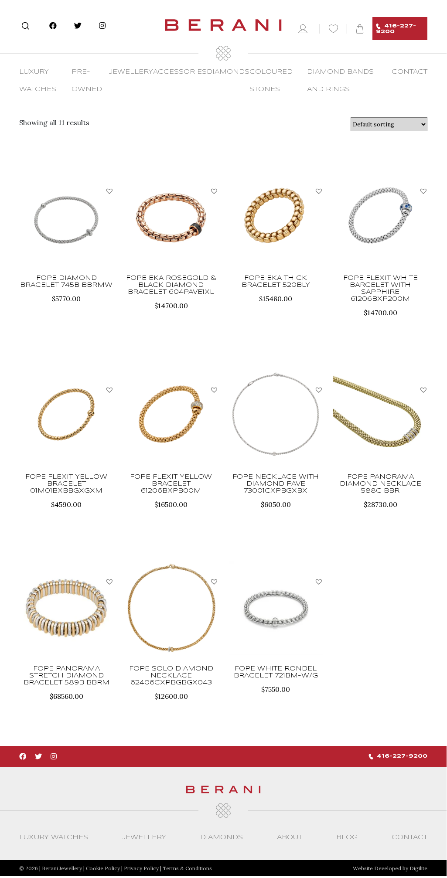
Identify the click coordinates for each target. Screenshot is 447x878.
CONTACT (409, 72)
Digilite (418, 868)
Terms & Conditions (187, 868)
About (289, 837)
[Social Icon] (53, 26)
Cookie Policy (103, 868)
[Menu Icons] (304, 29)
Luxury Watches (53, 837)
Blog (347, 837)
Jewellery (131, 72)
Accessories (180, 72)
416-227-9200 (396, 29)
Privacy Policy (141, 868)
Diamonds (228, 72)
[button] (109, 191)
